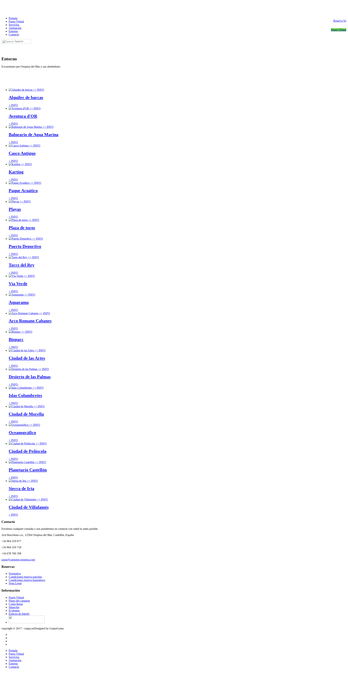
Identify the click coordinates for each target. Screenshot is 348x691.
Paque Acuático (23, 190)
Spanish (18, 41)
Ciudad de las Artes (27, 358)
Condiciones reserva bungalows (27, 580)
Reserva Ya (339, 20)
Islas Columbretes (25, 395)
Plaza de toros (22, 227)
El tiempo (14, 610)
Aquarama (19, 302)
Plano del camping (19, 600)
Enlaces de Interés (19, 613)
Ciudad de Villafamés (29, 507)
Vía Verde (18, 283)
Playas (15, 209)
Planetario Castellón (28, 469)
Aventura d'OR (23, 116)
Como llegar (16, 604)
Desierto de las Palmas (30, 376)
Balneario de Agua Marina (33, 134)
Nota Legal (15, 583)
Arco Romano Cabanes (30, 320)
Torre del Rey (21, 265)
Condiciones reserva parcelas (25, 576)
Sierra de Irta (21, 488)
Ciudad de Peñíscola (27, 451)
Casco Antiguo (22, 153)
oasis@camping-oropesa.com (18, 559)
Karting (16, 172)
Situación (14, 607)
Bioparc (16, 339)
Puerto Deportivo (25, 246)
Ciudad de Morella (26, 414)
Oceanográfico (22, 432)
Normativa (15, 573)
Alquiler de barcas (26, 97)
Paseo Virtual (338, 29)
